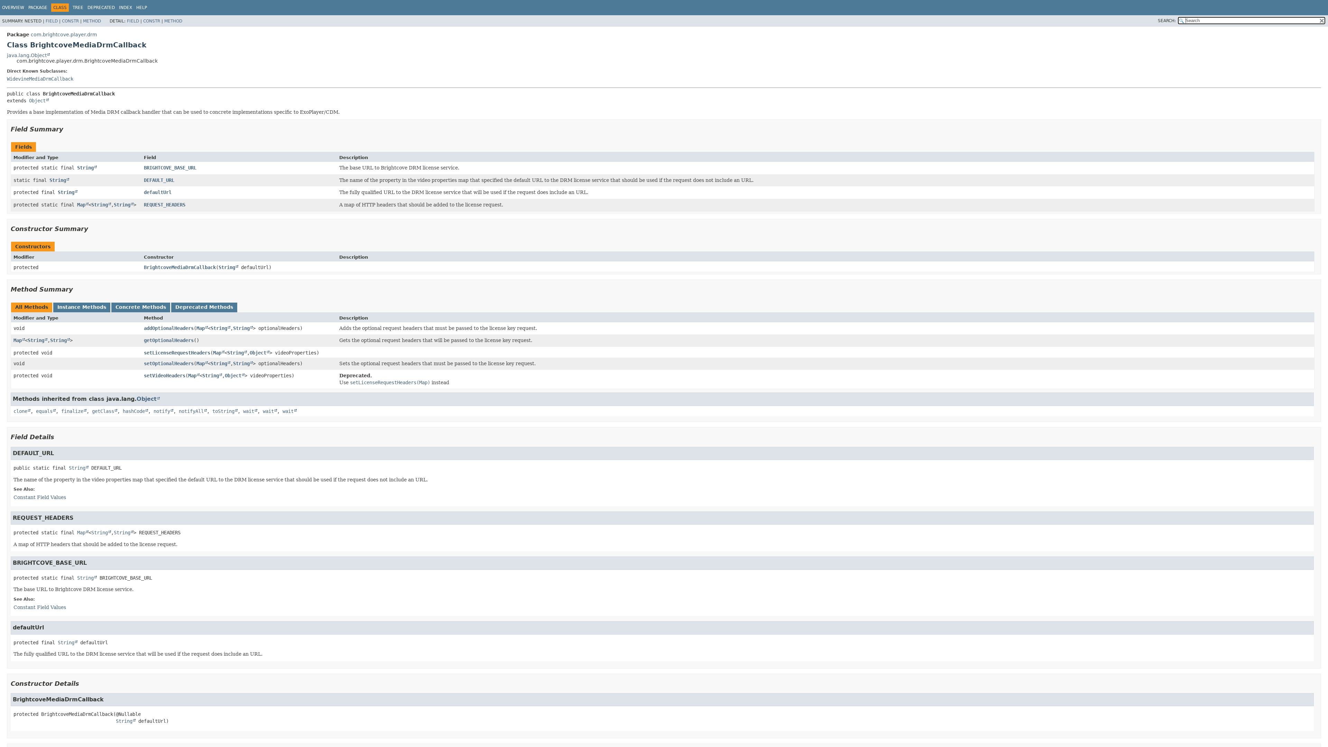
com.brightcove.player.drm (64, 34)
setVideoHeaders (164, 375)
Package (37, 7)
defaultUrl (158, 192)
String (85, 167)
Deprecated (101, 7)
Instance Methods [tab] (81, 307)
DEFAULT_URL (159, 180)
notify (162, 411)
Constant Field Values (39, 497)
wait (248, 411)
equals (44, 411)
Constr (70, 21)
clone (20, 411)
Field (52, 21)
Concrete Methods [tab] (141, 307)
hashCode (134, 411)
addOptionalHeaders (169, 328)
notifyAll (191, 411)
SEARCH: (1167, 20)
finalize (72, 411)
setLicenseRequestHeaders (177, 353)
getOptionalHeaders (169, 340)
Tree (78, 7)
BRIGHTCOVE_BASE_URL (170, 167)
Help (141, 7)
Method (92, 21)
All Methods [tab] (31, 307)
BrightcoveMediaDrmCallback (180, 267)
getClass (103, 411)
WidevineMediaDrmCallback (40, 79)
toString (223, 411)
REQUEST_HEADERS (164, 205)
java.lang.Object (27, 55)
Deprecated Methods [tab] (204, 307)
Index (125, 7)
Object (37, 100)
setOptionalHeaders (169, 363)
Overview (13, 7)
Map (81, 205)
